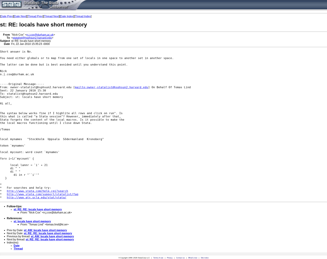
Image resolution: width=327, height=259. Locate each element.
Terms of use (158, 258)
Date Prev (7, 16)
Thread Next (51, 16)
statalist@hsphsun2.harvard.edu (32, 37)
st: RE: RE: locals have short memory (38, 209)
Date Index (66, 16)
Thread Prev (35, 16)
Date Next (20, 16)
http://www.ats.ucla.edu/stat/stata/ (36, 197)
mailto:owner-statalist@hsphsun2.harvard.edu (111, 87)
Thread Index (83, 16)
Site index (205, 258)
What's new (192, 258)
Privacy (170, 258)
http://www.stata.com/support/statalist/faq (42, 194)
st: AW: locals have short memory (45, 230)
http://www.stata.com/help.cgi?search (37, 191)
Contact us (180, 258)
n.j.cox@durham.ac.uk (40, 34)
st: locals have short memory (32, 221)
